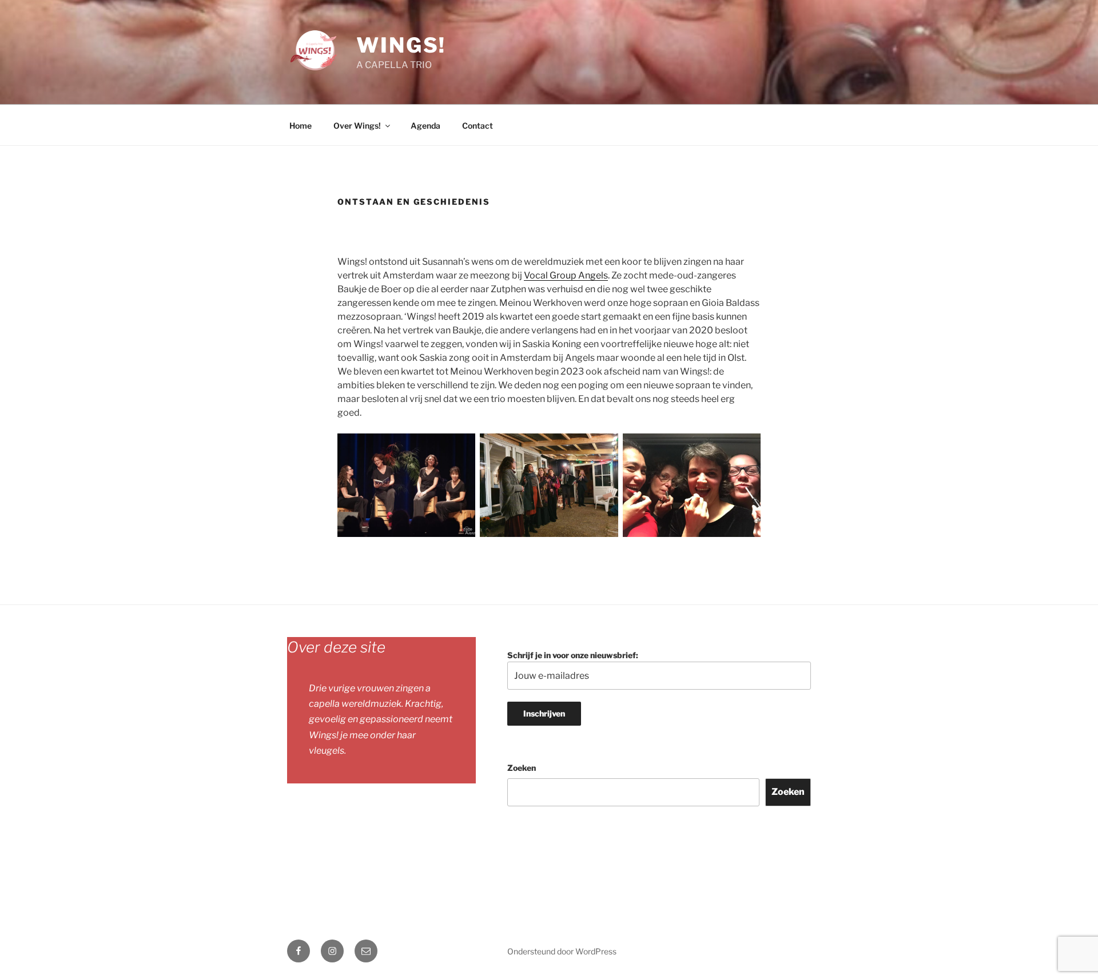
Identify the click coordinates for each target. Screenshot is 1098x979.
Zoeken (521, 768)
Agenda (425, 125)
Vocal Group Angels (566, 275)
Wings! (401, 45)
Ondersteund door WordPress (561, 951)
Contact (477, 125)
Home (300, 125)
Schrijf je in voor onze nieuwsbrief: (572, 655)
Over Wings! (357, 125)
